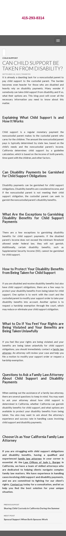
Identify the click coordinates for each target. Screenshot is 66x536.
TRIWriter (26, 74)
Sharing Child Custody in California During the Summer (32, 506)
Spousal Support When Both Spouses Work (26, 517)
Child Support (10, 58)
